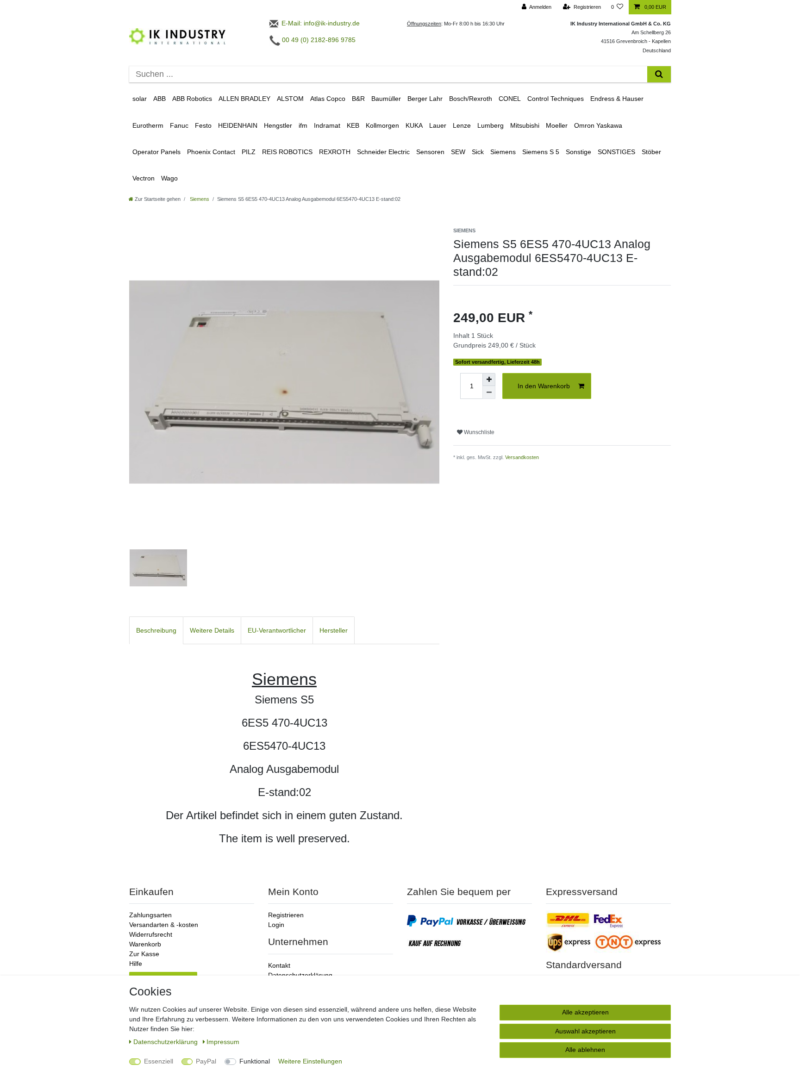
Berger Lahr (425, 98)
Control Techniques (555, 98)
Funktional (254, 1061)
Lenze (462, 125)
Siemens (503, 151)
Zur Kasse (144, 954)
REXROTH (334, 151)
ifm (303, 125)
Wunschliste (478, 432)
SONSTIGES (616, 151)
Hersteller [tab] (333, 630)
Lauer (437, 125)
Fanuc (179, 125)
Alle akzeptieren (585, 1012)
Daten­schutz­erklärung (166, 1041)
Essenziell (158, 1061)
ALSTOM (290, 98)
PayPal (206, 1061)
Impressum (222, 1041)
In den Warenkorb (544, 386)
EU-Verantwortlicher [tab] (277, 630)
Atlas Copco (327, 98)
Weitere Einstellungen (310, 1061)
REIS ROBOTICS (287, 151)
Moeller (557, 125)
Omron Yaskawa (598, 125)
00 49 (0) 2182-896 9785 (318, 40)
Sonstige (578, 151)
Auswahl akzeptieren (585, 1031)
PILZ (249, 151)
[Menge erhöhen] (488, 379)
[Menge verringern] (488, 392)
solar (139, 98)
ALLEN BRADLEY (244, 98)
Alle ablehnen (585, 1049)
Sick (478, 151)
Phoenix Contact (211, 151)
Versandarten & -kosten (163, 924)
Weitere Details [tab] (212, 630)
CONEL (510, 98)
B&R (358, 98)
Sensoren (430, 151)
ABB (159, 98)
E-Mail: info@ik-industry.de (320, 23)
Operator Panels (156, 151)
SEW (458, 151)
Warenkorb (145, 944)
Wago (169, 178)
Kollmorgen (382, 125)
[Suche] (659, 74)
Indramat (327, 125)
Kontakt (279, 965)
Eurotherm (147, 125)
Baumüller (386, 98)
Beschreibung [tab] (156, 630)
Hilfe (135, 963)
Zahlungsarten (150, 915)
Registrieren (286, 915)
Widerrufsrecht (150, 934)
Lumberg (490, 125)
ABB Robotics (192, 98)
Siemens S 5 (540, 151)
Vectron (143, 178)
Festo (203, 125)
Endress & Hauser (617, 98)
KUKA (414, 125)
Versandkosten (522, 457)
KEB (353, 125)
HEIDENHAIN (237, 125)
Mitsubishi (524, 125)
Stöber (651, 151)
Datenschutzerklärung (300, 975)
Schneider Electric (383, 151)
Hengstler (278, 125)
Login (276, 924)
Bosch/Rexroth (470, 98)
